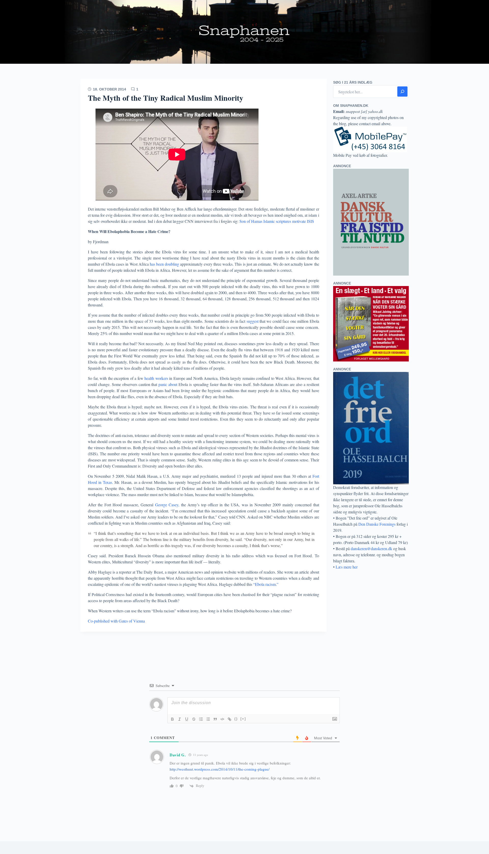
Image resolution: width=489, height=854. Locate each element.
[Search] (402, 91)
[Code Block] (222, 719)
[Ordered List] (201, 719)
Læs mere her (347, 567)
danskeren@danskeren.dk (371, 548)
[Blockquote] (215, 719)
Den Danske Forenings (377, 524)
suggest (252, 321)
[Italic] (179, 719)
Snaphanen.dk (244, 32)
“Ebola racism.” (265, 584)
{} (236, 719)
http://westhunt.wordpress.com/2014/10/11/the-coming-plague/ (219, 769)
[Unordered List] (208, 719)
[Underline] (186, 719)
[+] (243, 719)
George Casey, (167, 504)
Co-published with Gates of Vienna (116, 621)
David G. (178, 755)
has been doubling (164, 264)
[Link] (229, 719)
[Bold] (172, 719)
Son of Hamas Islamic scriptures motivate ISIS (276, 221)
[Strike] (193, 719)
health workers (156, 378)
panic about (167, 384)
